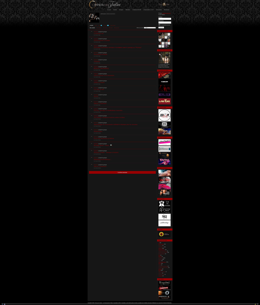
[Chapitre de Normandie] (164, 84)
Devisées (160, 259)
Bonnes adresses (161, 253)
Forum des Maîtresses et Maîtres (104, 138)
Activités (91, 25)
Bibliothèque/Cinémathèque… (103, 159)
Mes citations (99, 27)
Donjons (160, 256)
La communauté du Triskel (163, 267)
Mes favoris (105, 27)
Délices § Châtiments (100, 103)
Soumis (96, 96)
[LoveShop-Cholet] (164, 145)
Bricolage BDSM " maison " (102, 145)
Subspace (97, 61)
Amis (100, 25)
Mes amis (111, 27)
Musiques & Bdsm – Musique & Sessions (106, 152)
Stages (159, 263)
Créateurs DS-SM (136, 9)
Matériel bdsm (98, 131)
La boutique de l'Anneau (162, 266)
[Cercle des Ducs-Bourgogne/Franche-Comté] (164, 127)
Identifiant (160, 17)
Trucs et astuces (161, 274)
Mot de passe (161, 20)
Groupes (121, 9)
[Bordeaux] (164, 151)
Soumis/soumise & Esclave (102, 40)
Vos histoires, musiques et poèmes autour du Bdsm (109, 117)
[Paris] (164, 158)
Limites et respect (99, 82)
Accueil (109, 9)
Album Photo (112, 25)
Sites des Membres (161, 271)
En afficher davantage (122, 172)
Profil (96, 25)
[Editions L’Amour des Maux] (164, 182)
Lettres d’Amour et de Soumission (104, 75)
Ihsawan (96, 31)
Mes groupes (116, 27)
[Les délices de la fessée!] (164, 195)
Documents (159, 9)
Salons (159, 260)
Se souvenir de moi (165, 25)
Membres (128, 9)
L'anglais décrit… (161, 249)
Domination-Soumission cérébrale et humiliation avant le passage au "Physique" (118, 47)
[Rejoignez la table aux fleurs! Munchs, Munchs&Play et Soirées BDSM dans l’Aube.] (164, 121)
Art (158, 242)
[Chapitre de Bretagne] (164, 91)
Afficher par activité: (140, 27)
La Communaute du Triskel (108, 302)
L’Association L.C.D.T (148, 9)
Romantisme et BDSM (100, 54)
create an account (166, 13)
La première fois (99, 33)
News (159, 270)
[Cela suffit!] (164, 236)
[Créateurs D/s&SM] (164, 219)
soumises (160, 273)
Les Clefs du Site (99, 89)
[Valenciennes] (164, 164)
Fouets (159, 264)
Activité (115, 9)
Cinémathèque (161, 246)
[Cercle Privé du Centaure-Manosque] (164, 134)
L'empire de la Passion (162, 251)
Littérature (160, 248)
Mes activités (92, 27)
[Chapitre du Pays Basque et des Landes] (164, 104)
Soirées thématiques (162, 262)
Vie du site (160, 275)
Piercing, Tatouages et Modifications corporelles (108, 110)
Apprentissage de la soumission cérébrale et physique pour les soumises (115, 124)
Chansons (160, 245)
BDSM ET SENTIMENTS (101, 68)
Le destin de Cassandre (162, 252)
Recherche (166, 9)
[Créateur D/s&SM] (164, 206)
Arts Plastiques (161, 244)
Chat (159, 255)
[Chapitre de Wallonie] (164, 97)
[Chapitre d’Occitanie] (164, 78)
